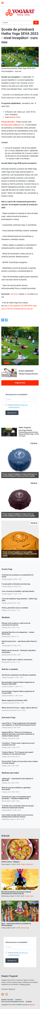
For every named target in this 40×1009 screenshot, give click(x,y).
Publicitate (20, 383)
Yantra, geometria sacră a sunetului (15, 608)
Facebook (2, 994)
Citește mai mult (25, 984)
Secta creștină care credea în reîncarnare (17, 659)
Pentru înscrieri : (8, 122)
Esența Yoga (29, 896)
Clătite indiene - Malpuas (10, 862)
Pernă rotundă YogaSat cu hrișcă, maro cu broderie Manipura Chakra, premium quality (18, 515)
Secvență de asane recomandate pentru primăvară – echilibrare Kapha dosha (16, 797)
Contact (18, 999)
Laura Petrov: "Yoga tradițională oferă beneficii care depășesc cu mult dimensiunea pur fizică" (19, 724)
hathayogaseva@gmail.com (13, 125)
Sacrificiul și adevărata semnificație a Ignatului (19, 675)
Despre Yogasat (7, 999)
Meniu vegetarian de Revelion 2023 (14, 700)
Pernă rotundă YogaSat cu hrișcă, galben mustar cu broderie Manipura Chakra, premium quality (19, 554)
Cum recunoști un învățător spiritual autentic (18, 591)
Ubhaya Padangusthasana (28, 374)
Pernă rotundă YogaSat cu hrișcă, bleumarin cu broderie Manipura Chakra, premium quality (19, 475)
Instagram (6, 994)
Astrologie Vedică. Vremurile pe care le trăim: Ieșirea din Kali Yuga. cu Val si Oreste (29, 433)
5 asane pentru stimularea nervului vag (16, 584)
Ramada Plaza (14, 117)
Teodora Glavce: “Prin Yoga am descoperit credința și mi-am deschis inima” (17, 753)
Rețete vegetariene (27, 864)
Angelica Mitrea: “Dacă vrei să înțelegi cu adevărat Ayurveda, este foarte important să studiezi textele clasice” (18, 734)
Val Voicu (14, 294)
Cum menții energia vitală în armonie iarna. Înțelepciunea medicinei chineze (17, 816)
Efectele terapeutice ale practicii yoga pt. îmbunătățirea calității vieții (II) (16, 892)
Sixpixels (32, 1004)
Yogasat (20, 12)
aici (26, 294)
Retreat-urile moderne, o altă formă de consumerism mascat (16, 624)
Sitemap (29, 1001)
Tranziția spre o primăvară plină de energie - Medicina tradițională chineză (18, 806)
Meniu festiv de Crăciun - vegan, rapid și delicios (19, 708)
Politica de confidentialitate (12, 1001)
